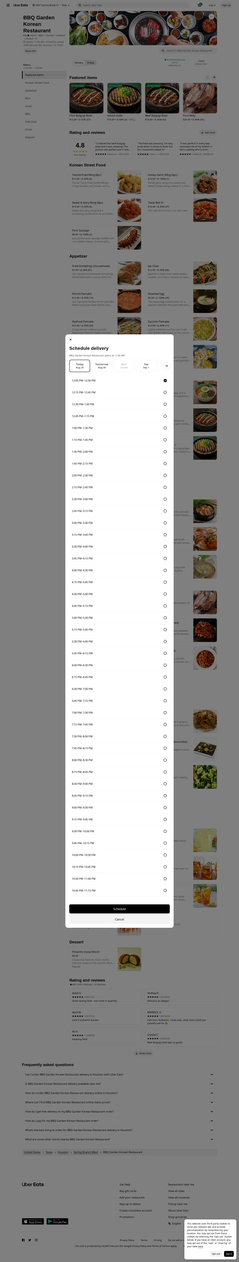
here (200, 1246)
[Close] (70, 339)
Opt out (216, 1253)
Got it (229, 1253)
